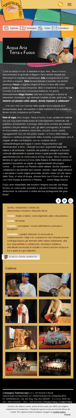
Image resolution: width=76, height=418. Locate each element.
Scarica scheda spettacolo (23, 256)
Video (47, 28)
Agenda (14, 28)
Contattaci (63, 28)
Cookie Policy (65, 402)
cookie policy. (59, 412)
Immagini (31, 28)
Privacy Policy (50, 402)
